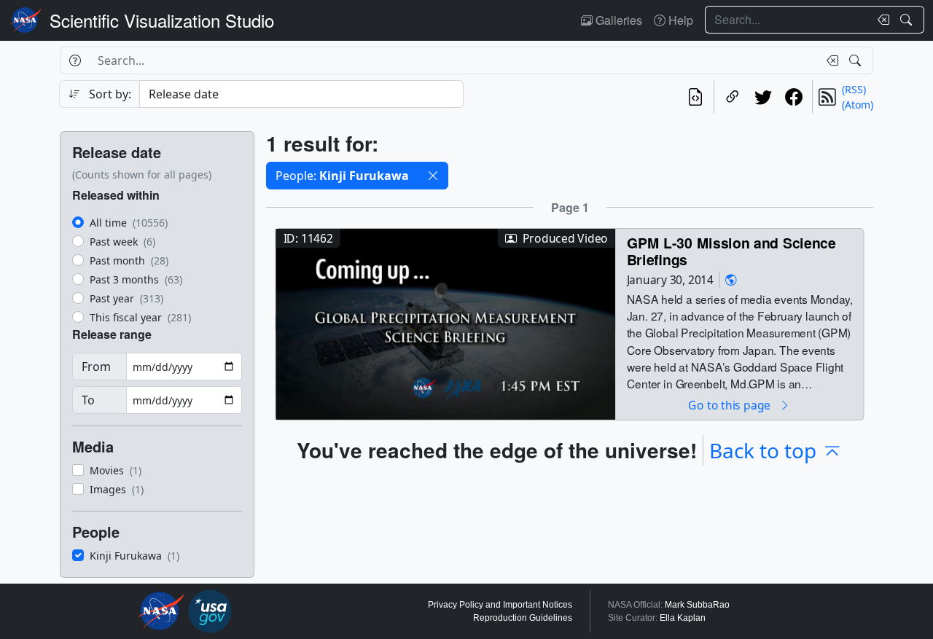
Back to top (762, 450)
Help (679, 20)
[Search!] (907, 20)
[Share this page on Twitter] (763, 97)
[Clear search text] (880, 20)
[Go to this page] (445, 322)
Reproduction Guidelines (522, 618)
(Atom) (857, 104)
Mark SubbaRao (697, 605)
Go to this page (730, 404)
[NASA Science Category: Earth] (731, 279)
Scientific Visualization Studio (162, 20)
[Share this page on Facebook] (793, 97)
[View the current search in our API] (695, 97)
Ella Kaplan (683, 618)
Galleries (617, 20)
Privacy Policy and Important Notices (500, 605)
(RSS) (854, 89)
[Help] (75, 60)
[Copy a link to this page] (732, 97)
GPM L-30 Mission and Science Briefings (731, 251)
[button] (433, 175)
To (88, 400)
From (96, 366)
